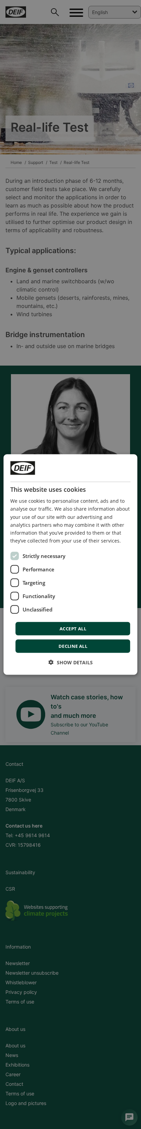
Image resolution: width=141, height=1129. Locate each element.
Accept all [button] (73, 628)
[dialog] (70, 564)
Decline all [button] (73, 646)
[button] (71, 662)
